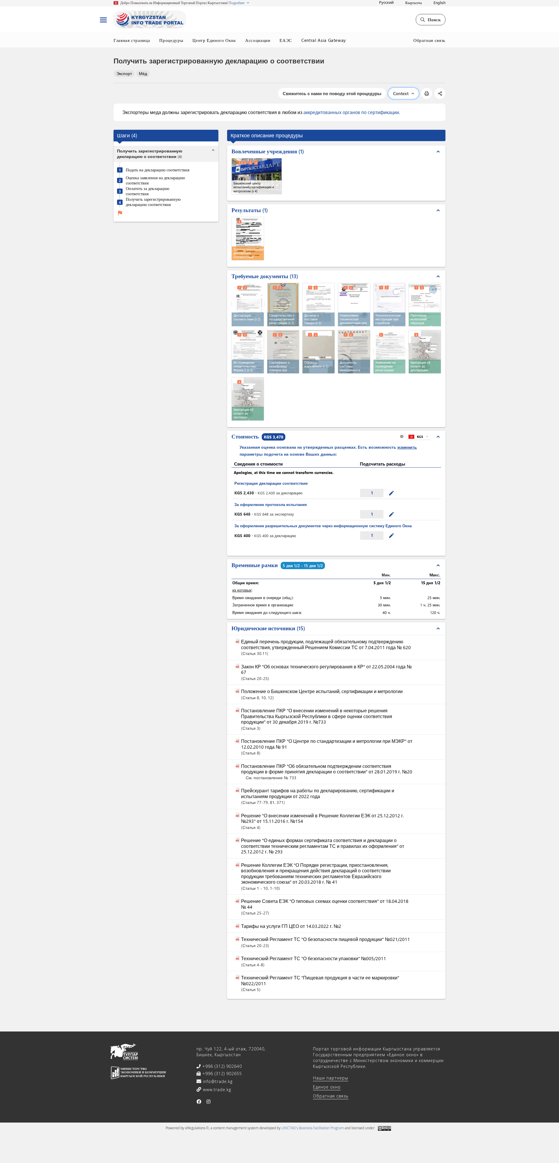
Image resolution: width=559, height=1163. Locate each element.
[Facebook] (199, 1101)
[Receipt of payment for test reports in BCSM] (247, 399)
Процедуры (171, 40)
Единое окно (327, 1087)
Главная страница (132, 40)
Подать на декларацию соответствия (157, 170)
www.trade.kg (216, 1089)
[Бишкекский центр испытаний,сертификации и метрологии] (256, 176)
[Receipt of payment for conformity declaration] (424, 352)
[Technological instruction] (389, 304)
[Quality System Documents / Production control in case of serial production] (354, 352)
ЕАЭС (286, 40)
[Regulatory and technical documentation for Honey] (354, 304)
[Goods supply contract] (318, 304)
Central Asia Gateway (323, 40)
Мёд (143, 73)
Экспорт (124, 73)
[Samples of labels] (318, 352)
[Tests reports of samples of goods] (424, 304)
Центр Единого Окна (214, 40)
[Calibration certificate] (283, 352)
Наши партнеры (330, 1078)
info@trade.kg (217, 1081)
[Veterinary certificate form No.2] (247, 352)
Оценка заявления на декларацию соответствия (155, 180)
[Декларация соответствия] (248, 304)
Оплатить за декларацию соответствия (147, 191)
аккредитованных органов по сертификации (351, 112)
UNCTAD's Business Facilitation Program (313, 1127)
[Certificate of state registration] (283, 304)
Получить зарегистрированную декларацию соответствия (153, 202)
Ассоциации (257, 40)
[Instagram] (208, 1101)
